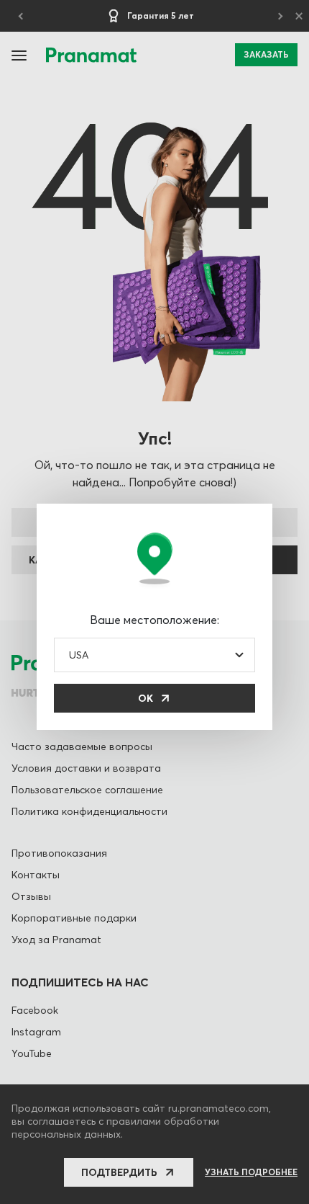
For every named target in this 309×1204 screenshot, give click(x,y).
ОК (145, 698)
